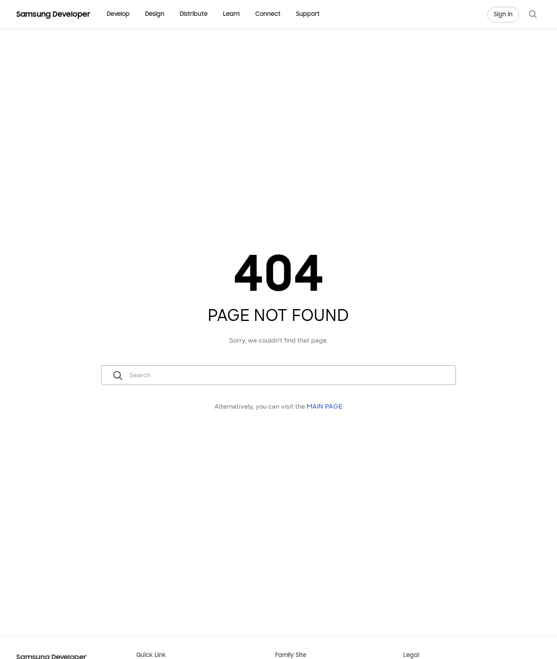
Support (308, 14)
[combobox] (290, 375)
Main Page (325, 406)
